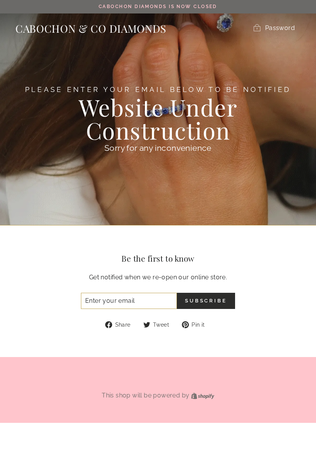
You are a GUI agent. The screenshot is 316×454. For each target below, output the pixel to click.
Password (280, 28)
